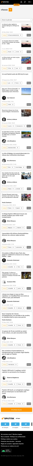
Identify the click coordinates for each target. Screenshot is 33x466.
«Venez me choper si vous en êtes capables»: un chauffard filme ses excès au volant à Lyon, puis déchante (15, 295)
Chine (9, 68)
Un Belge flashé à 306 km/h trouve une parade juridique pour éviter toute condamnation (14, 215)
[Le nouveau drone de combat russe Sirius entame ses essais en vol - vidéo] (26, 43)
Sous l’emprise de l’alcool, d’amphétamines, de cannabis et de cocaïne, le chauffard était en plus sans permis (16, 315)
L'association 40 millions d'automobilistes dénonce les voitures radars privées (15, 234)
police (19, 288)
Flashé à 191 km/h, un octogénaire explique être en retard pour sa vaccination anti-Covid (15, 391)
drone (17, 51)
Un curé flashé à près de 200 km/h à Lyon (15, 74)
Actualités (10, 267)
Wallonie (19, 227)
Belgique (10, 227)
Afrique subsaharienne (13, 35)
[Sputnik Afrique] (5, 2)
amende (18, 188)
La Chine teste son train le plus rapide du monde (11, 58)
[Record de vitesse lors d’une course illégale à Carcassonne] (26, 112)
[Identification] (21, 2)
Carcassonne (19, 126)
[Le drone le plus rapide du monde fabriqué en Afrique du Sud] (26, 27)
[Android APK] (6, 451)
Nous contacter (5, 436)
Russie (9, 51)
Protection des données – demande (11, 441)
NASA (9, 104)
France (16, 83)
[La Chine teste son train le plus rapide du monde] (26, 60)
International (11, 364)
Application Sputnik (17, 443)
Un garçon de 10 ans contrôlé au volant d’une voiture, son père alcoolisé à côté (14, 332)
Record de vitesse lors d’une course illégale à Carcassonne (10, 110)
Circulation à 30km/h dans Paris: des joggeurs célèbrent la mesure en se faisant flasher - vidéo (15, 254)
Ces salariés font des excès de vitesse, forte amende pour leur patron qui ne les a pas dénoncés (11, 175)
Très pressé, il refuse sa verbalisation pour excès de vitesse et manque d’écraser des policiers (11, 275)
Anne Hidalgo (18, 167)
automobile (19, 247)
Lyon (9, 83)
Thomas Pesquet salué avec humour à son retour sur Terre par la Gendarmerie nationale (10, 196)
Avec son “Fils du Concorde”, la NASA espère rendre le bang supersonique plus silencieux (11, 90)
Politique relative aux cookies (9, 439)
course (9, 126)
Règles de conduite (6, 443)
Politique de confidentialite (17, 436)
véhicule (20, 308)
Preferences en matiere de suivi (10, 446)
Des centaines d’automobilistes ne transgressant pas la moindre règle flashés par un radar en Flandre (15, 352)
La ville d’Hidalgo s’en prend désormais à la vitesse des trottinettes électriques (15, 154)
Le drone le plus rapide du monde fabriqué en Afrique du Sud (10, 26)
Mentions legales (17, 434)
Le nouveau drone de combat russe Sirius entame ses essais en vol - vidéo (10, 42)
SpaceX (18, 208)
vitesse (4, 9)
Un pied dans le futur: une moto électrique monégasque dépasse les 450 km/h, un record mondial (11, 134)
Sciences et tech (12, 147)
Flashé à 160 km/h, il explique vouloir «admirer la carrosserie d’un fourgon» (14, 371)
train (17, 68)
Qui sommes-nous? (6, 434)
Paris (9, 167)
